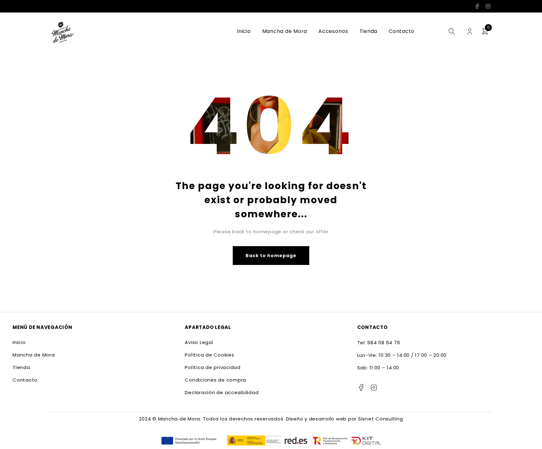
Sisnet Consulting (380, 418)
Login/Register (469, 31)
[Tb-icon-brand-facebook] (361, 387)
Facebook (477, 6)
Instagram (488, 6)
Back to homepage (271, 255)
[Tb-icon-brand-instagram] (374, 387)
